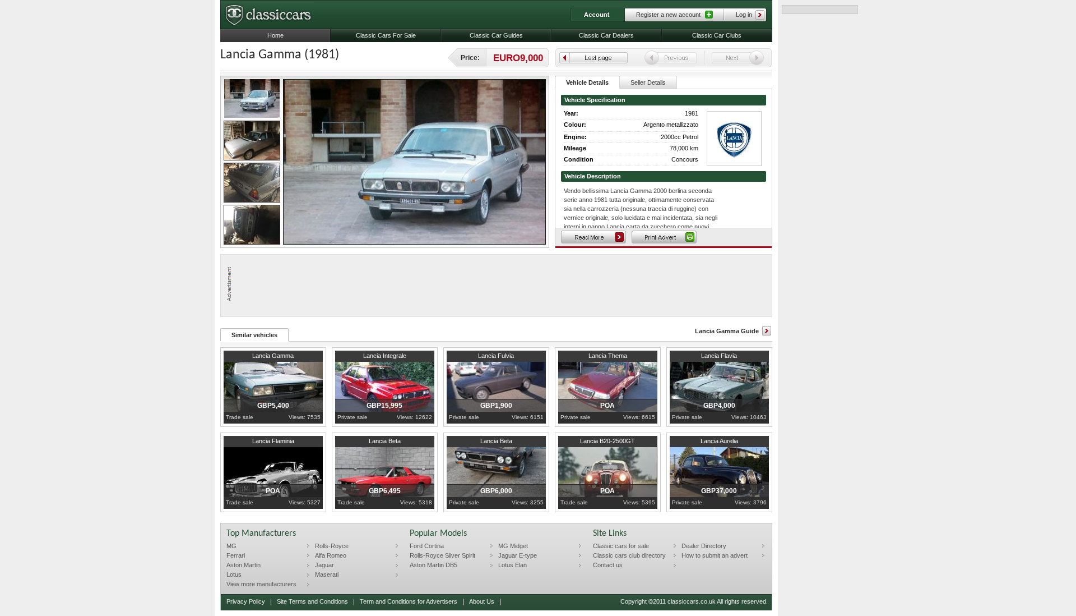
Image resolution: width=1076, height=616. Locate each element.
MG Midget (513, 546)
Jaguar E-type (517, 555)
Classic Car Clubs (716, 35)
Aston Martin (243, 565)
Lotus (234, 574)
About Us (481, 601)
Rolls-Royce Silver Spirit (442, 555)
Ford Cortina (427, 546)
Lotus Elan (512, 565)
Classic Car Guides (496, 35)
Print (664, 237)
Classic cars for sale (621, 546)
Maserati (326, 574)
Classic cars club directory (629, 555)
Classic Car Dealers (606, 35)
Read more (593, 237)
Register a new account (668, 14)
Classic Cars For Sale (386, 35)
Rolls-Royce (332, 546)
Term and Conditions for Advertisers (408, 601)
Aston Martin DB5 (433, 565)
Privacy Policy (245, 601)
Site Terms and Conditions (312, 601)
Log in (744, 14)
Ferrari (235, 555)
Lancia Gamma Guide (727, 331)
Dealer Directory (703, 546)
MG (231, 546)
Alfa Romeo (330, 555)
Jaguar (324, 565)
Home (275, 35)
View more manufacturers (261, 584)
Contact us (608, 565)
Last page (593, 57)
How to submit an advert (714, 555)
